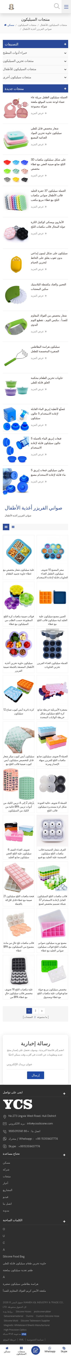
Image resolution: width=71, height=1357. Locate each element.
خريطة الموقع (9, 1340)
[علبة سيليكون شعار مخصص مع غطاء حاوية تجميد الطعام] (18, 550)
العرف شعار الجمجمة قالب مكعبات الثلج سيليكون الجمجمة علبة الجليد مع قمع (52, 854)
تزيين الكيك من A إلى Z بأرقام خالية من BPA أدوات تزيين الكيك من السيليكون (18, 807)
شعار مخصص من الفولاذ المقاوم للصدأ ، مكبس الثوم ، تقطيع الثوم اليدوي (49, 320)
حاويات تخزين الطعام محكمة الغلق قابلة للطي (47, 380)
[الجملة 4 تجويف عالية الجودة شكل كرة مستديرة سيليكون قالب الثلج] (52, 784)
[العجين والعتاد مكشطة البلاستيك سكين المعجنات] (16, 295)
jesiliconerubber (42, 1312)
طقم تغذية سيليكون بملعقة (18, 1270)
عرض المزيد (39, 113)
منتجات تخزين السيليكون (18, 61)
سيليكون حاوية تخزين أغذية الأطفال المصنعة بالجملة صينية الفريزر (18, 667)
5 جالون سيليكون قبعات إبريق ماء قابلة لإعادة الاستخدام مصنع (48, 472)
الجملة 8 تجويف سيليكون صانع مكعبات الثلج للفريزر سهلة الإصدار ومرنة (52, 760)
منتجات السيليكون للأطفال (53, 25)
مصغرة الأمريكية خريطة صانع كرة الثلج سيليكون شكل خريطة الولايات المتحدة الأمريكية (52, 714)
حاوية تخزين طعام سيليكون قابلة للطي (24, 1263)
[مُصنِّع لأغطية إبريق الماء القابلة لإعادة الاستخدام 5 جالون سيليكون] (16, 419)
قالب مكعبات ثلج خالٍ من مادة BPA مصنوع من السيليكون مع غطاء (19, 947)
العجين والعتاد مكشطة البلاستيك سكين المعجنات (48, 287)
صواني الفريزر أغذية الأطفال (37, 29)
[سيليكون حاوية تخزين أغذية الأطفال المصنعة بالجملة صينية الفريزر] (18, 644)
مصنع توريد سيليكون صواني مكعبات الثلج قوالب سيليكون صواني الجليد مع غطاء (52, 947)
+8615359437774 (29, 1146)
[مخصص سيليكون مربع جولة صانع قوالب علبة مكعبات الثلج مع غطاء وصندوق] (52, 970)
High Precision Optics (15, 1330)
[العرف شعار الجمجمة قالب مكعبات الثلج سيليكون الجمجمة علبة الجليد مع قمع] (52, 830)
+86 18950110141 (19, 1131)
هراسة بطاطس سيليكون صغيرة (20, 1284)
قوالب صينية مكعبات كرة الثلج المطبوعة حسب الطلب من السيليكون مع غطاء (19, 620)
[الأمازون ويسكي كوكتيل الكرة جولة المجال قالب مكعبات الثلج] (16, 233)
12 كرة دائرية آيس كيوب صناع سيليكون (18, 712)
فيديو (5, 1197)
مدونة (6, 1210)
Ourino (29, 1316)
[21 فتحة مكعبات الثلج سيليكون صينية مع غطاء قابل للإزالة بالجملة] (18, 877)
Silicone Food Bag (14, 1256)
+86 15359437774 (46, 1139)
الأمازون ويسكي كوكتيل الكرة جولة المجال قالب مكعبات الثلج (48, 224)
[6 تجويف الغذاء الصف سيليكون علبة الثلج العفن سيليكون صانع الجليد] (18, 830)
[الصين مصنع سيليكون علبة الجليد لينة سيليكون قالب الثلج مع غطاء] (52, 597)
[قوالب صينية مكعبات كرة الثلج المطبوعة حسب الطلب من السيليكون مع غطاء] (18, 597)
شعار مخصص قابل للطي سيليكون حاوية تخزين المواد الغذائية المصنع (46, 133)
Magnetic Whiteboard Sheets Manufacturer (27, 1325)
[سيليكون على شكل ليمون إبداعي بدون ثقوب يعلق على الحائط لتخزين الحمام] (16, 264)
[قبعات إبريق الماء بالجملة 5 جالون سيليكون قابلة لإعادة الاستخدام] (16, 450)
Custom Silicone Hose (47, 1316)
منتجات (7, 1176)
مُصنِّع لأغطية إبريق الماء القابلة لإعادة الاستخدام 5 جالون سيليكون (48, 414)
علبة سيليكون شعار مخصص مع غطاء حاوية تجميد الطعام (18, 572)
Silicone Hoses (23, 1312)
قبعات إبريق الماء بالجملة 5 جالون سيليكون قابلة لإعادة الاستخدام (46, 443)
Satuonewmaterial (13, 1316)
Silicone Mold (11, 1321)
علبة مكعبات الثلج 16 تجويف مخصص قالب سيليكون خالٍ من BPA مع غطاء (19, 993)
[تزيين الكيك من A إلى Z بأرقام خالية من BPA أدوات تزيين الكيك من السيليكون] (18, 784)
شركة (6, 1169)
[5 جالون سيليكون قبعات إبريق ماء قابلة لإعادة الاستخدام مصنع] (16, 481)
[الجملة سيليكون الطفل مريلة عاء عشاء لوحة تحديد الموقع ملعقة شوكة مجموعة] (16, 108)
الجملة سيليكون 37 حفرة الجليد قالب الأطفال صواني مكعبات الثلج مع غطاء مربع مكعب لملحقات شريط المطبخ (48, 196)
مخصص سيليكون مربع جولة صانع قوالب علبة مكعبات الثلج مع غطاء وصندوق (52, 993)
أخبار (5, 1183)
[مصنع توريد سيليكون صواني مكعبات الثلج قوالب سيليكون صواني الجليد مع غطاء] (52, 924)
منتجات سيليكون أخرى (17, 77)
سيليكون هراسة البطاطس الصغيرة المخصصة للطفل (45, 349)
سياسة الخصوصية (35, 1340)
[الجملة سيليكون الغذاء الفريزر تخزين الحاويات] (52, 644)
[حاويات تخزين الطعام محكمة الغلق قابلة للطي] (16, 389)
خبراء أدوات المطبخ (15, 53)
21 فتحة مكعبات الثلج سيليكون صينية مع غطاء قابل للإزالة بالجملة (18, 900)
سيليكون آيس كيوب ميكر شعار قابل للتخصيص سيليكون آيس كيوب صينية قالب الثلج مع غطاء (18, 760)
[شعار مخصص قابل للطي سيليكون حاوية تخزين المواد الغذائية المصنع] (16, 140)
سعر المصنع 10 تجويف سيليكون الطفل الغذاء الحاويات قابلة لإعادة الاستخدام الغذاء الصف (52, 574)
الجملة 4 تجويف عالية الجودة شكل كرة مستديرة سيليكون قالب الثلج (52, 807)
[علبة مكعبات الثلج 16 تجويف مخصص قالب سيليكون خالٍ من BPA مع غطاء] (18, 970)
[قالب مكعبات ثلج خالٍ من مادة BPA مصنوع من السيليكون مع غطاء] (18, 924)
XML (21, 1340)
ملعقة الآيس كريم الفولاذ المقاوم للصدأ (24, 1291)
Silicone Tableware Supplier (35, 1321)
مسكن (10, 25)
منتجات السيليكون (27, 25)
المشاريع (7, 1190)
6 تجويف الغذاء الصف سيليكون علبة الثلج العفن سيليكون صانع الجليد (18, 854)
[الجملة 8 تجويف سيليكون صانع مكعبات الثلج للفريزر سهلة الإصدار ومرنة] (52, 737)
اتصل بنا (7, 1204)
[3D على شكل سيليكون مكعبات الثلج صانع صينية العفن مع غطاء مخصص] (16, 171)
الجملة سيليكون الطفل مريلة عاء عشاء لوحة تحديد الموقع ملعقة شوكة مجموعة (49, 102)
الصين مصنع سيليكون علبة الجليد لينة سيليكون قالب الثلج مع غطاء (52, 620)
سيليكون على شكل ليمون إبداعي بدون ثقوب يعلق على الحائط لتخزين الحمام (49, 258)
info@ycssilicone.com (40, 1123)
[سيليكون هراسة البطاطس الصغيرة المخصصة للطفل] (16, 358)
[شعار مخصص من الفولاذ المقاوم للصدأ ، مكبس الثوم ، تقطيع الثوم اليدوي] (16, 327)
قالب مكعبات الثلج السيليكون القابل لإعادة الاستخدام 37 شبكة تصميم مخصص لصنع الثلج (52, 900)
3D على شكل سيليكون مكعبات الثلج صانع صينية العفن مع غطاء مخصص (48, 164)
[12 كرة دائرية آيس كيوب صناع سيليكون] (18, 690)
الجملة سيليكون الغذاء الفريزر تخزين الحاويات (52, 665)
